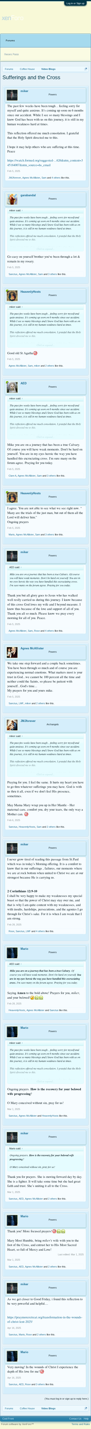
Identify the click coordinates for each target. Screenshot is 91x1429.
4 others (56, 177)
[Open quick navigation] (85, 68)
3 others (52, 274)
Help (86, 1418)
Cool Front (8, 1418)
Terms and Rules (81, 1424)
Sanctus (13, 274)
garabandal (28, 195)
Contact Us (75, 1418)
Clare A (12, 475)
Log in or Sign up (75, 3)
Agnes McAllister (31, 177)
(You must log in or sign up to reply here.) (67, 1398)
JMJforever (15, 177)
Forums (10, 40)
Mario (12, 534)
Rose (37, 630)
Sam (44, 177)
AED (24, 383)
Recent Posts (11, 54)
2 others (49, 365)
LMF (21, 703)
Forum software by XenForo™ (17, 1424)
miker (24, 91)
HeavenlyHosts (31, 291)
